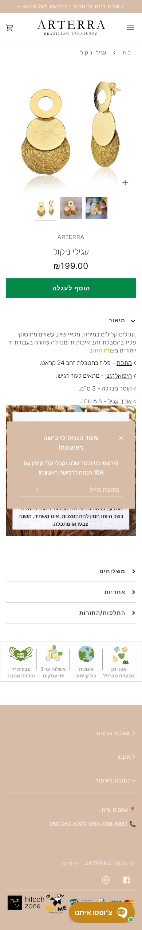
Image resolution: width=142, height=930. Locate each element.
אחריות (114, 591)
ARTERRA (71, 237)
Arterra (98, 863)
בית (126, 52)
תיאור (117, 320)
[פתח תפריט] (125, 27)
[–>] (28, 490)
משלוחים (112, 571)
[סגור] (124, 434)
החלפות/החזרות (102, 612)
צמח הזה (103, 350)
